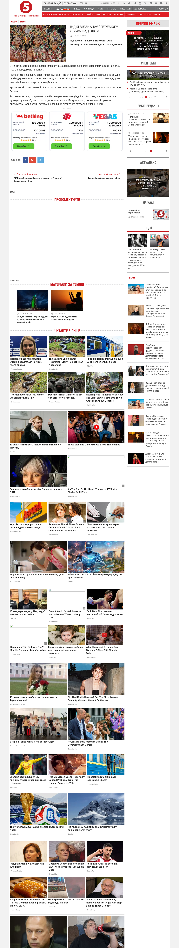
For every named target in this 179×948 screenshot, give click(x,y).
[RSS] (166, 3)
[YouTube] (161, 3)
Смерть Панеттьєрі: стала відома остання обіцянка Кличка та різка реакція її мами (156, 420)
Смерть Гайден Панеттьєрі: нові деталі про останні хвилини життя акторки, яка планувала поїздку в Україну (157, 439)
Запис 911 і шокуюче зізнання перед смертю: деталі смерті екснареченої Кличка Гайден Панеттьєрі (157, 311)
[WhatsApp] (140, 3)
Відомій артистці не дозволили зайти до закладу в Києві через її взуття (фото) (157, 387)
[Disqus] (67, 243)
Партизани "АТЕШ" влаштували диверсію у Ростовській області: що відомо (147, 85)
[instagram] (124, 3)
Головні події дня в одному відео (104, 178)
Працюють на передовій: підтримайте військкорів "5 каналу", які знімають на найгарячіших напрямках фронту (139, 125)
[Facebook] (118, 3)
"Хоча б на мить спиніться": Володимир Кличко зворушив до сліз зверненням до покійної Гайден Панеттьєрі (156, 291)
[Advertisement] (67, 130)
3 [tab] (150, 97)
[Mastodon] (150, 3)
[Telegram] (134, 3)
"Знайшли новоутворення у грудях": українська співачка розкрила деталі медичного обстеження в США (154, 352)
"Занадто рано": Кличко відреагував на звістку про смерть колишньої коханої (157, 403)
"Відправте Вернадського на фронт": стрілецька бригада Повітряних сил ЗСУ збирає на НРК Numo (138, 143)
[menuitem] (48, 8)
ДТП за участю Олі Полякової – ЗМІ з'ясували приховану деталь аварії (155, 458)
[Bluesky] (156, 3)
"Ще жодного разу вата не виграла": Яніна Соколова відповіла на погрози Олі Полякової (157, 370)
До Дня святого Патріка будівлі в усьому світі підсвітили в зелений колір (32, 319)
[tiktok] (129, 3)
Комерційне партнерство (134, 211)
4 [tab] (155, 97)
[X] (145, 3)
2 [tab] (158, 57)
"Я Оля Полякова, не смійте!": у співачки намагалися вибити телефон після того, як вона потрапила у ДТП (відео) (156, 331)
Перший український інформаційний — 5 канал (26, 9)
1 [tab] (137, 57)
